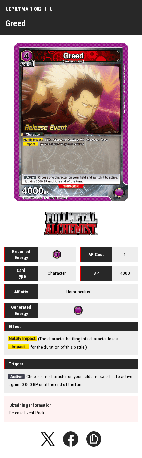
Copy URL (93, 439)
